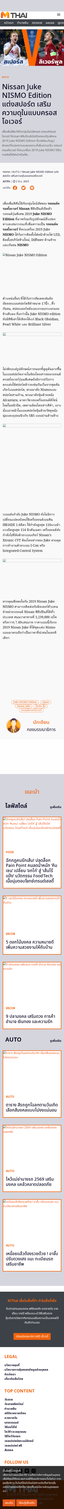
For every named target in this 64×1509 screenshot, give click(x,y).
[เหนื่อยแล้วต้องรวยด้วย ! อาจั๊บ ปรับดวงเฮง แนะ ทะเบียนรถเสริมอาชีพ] (32, 1220)
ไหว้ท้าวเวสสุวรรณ (15, 1432)
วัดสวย (8, 1399)
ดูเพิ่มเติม (55, 807)
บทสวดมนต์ (11, 1422)
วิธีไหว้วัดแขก (12, 1436)
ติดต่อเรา (10, 1374)
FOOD (10, 852)
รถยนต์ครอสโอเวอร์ (31, 710)
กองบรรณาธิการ (41, 730)
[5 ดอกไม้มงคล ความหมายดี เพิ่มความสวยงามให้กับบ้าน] (32, 912)
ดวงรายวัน (10, 1418)
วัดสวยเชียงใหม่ (13, 1404)
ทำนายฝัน (22, 23)
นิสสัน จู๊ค (41, 706)
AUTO (5, 77)
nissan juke (23, 706)
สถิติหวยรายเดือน (15, 1413)
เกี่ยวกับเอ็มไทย (13, 1379)
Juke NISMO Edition (25, 702)
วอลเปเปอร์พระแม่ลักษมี (18, 1441)
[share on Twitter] (24, 188)
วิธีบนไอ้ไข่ (10, 1427)
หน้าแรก (9, 23)
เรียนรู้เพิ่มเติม (26, 1503)
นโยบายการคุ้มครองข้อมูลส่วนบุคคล (26, 1370)
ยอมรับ (9, 1503)
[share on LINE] (32, 188)
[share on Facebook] (15, 188)
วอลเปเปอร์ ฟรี (13, 1446)
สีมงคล (8, 1450)
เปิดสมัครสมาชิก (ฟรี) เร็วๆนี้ (32, 1336)
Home (6, 172)
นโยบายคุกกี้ (12, 1365)
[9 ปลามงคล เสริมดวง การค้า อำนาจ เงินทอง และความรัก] (32, 982)
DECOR (10, 934)
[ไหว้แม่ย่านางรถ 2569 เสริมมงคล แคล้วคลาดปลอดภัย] (32, 1145)
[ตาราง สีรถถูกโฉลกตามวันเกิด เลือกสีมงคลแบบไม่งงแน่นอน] (32, 1071)
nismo (45, 702)
